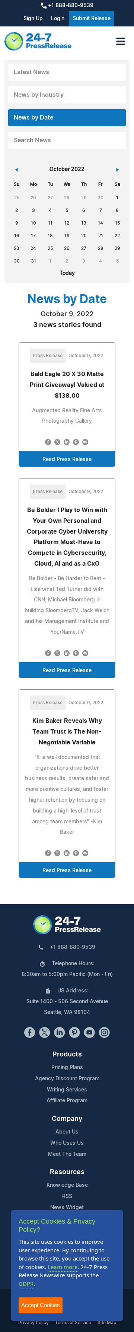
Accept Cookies (40, 1305)
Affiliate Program (67, 1100)
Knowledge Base (67, 1185)
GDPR (26, 1283)
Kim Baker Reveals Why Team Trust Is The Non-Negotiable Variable (67, 732)
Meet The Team (67, 1154)
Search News (32, 140)
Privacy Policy (33, 1322)
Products (67, 1054)
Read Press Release (67, 459)
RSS (67, 1196)
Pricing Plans (67, 1067)
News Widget (67, 1207)
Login (57, 18)
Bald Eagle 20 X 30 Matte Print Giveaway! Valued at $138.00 (67, 385)
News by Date (33, 118)
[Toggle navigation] (121, 41)
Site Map (107, 1322)
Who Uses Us (67, 1143)
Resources (67, 1172)
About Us (67, 1132)
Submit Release (92, 18)
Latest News (31, 72)
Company (67, 1119)
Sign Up (33, 18)
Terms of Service (73, 1322)
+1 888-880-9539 (70, 5)
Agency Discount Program (67, 1078)
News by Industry (39, 95)
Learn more (62, 1267)
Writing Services (67, 1090)
